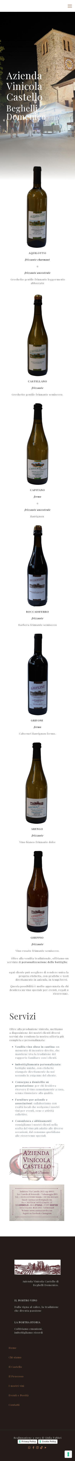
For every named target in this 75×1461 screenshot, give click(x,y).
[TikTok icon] (41, 1447)
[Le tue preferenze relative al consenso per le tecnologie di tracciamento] (68, 1454)
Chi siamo (15, 1357)
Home (13, 1347)
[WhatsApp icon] (29, 1447)
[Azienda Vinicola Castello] (37, 6)
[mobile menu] (70, 6)
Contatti (14, 1404)
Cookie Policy (49, 1441)
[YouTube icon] (45, 1447)
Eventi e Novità (19, 1395)
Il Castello (15, 1366)
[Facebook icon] (33, 1447)
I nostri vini (16, 1385)
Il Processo (16, 1376)
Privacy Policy (29, 1441)
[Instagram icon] (37, 1447)
